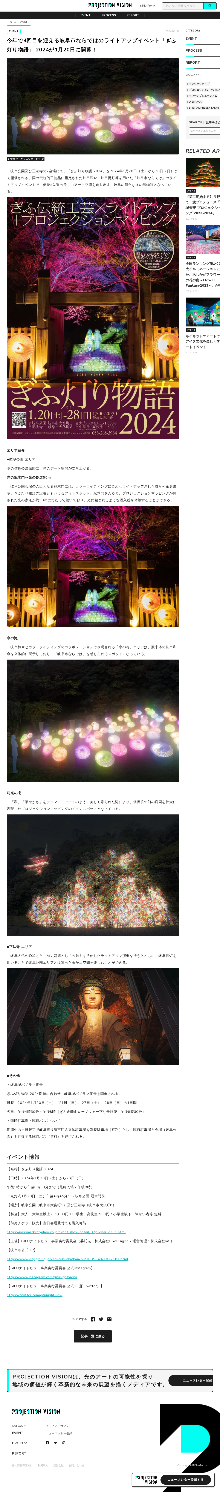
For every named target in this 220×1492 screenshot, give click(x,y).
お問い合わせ (147, 5)
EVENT (86, 15)
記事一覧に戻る (93, 1336)
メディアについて (57, 1426)
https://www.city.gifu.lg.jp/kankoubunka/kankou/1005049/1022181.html (67, 1259)
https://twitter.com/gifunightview (34, 1295)
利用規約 (43, 1465)
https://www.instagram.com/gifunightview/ (42, 1277)
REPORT (133, 15)
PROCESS (108, 15)
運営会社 (58, 1465)
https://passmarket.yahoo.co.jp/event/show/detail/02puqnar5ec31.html (66, 1232)
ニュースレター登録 (59, 1433)
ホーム (13, 22)
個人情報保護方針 (22, 1465)
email (109, 1319)
